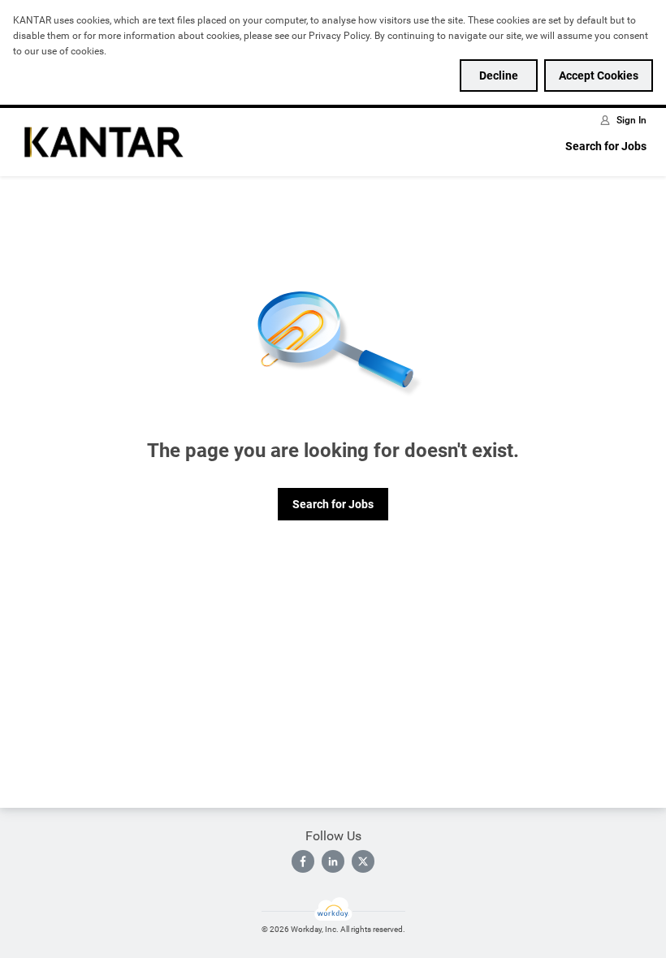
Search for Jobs (606, 146)
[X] (363, 861)
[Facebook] (303, 861)
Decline (498, 75)
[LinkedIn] (333, 861)
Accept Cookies (598, 75)
